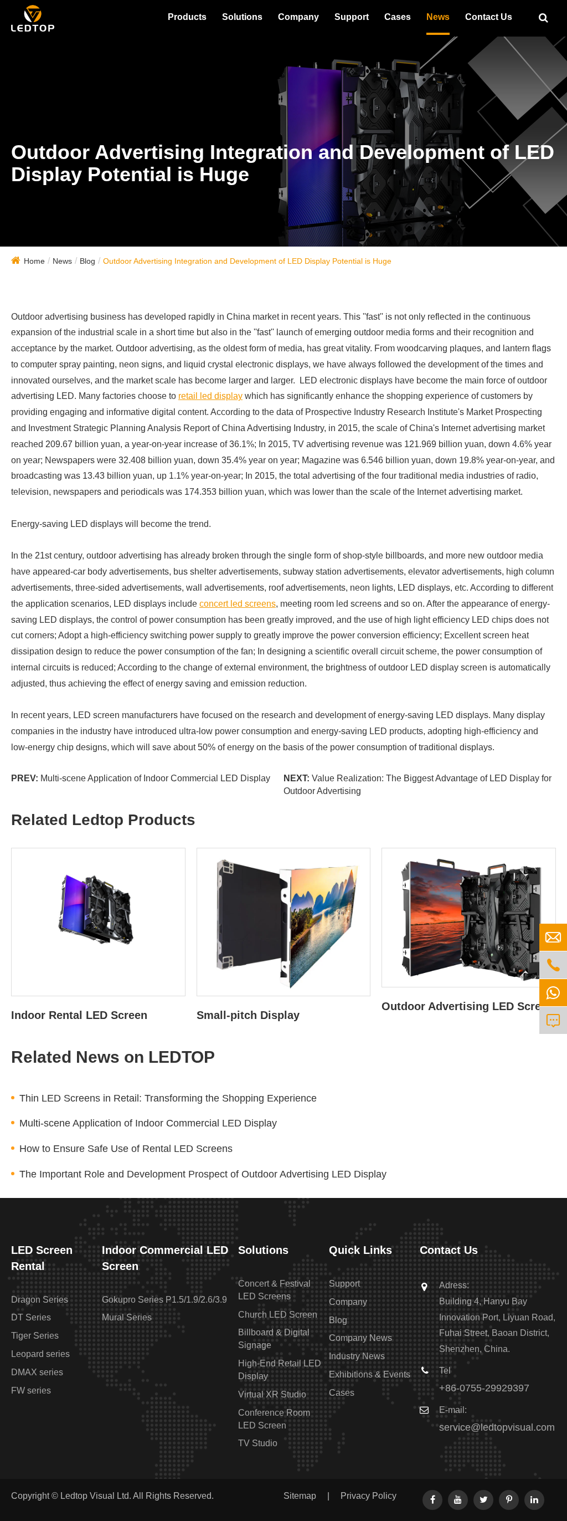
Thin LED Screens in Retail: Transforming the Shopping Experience (168, 1098)
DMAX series (37, 1372)
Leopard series (40, 1354)
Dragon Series (39, 1299)
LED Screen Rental (42, 1258)
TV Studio (257, 1443)
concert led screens (237, 603)
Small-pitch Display (248, 1015)
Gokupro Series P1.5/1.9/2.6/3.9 (164, 1299)
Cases (397, 17)
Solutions (242, 17)
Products (187, 17)
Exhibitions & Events (369, 1374)
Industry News (357, 1356)
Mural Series (127, 1317)
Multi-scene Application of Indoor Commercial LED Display (155, 778)
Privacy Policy (368, 1495)
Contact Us (488, 17)
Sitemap (300, 1495)
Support (351, 17)
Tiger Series (35, 1335)
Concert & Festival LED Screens (274, 1290)
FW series (31, 1390)
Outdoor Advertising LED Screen (468, 1006)
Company (298, 17)
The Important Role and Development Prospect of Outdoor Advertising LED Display (202, 1174)
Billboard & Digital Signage (274, 1339)
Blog (87, 261)
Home (34, 261)
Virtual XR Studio (272, 1394)
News (438, 17)
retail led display (210, 396)
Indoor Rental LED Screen (79, 1015)
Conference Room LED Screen (274, 1419)
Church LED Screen (277, 1314)
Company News (360, 1338)
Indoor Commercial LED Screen (165, 1258)
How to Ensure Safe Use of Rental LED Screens (126, 1148)
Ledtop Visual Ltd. (95, 1495)
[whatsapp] (553, 992)
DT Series (31, 1317)
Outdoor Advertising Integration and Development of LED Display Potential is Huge (247, 261)
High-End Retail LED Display (279, 1370)
